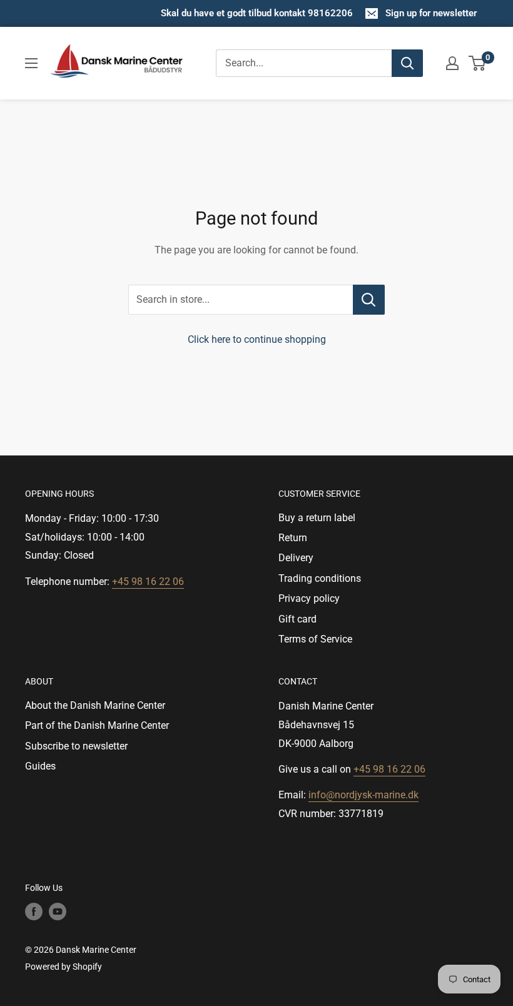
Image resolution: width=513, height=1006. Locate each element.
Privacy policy (309, 598)
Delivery (295, 558)
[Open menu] (31, 63)
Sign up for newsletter (431, 13)
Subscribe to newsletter (76, 746)
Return (292, 538)
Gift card (297, 619)
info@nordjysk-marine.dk (363, 795)
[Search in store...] (369, 300)
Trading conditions (319, 578)
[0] (477, 63)
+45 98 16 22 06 (148, 581)
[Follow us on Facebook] (34, 911)
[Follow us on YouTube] (57, 911)
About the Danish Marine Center (95, 705)
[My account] (452, 63)
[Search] (407, 63)
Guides (40, 766)
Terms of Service (315, 639)
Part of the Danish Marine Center (97, 725)
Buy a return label (316, 518)
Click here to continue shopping (257, 339)
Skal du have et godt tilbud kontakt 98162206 (257, 13)
